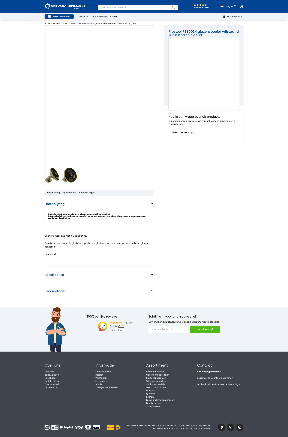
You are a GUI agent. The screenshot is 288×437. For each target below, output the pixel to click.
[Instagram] (239, 427)
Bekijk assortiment (62, 16)
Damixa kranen (154, 403)
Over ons (49, 371)
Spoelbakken (153, 406)
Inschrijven (202, 329)
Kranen (56, 23)
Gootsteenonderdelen (157, 374)
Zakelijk (113, 16)
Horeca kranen (69, 23)
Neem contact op (182, 132)
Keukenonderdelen (156, 377)
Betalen (99, 374)
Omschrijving (53, 192)
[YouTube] (230, 427)
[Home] (65, 6)
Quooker (150, 393)
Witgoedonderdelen (156, 381)
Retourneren (101, 381)
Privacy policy (159, 425)
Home (47, 23)
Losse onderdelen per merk (160, 399)
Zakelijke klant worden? (107, 387)
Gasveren (151, 390)
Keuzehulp (84, 16)
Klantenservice (234, 16)
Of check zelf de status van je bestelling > (218, 384)
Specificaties (69, 192)
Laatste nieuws (52, 381)
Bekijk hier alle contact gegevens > (215, 377)
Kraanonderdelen (155, 371)
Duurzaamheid (52, 384)
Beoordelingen (86, 192)
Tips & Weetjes (99, 16)
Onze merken (51, 387)
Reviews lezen (52, 374)
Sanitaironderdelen (156, 384)
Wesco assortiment (156, 387)
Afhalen (99, 384)
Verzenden (100, 377)
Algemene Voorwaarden (139, 425)
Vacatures (50, 377)
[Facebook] (221, 427)
